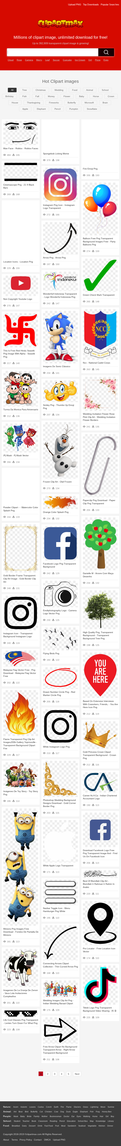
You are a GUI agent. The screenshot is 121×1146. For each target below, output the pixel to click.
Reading (53, 1121)
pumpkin (73, 109)
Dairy (24, 1126)
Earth (56, 1107)
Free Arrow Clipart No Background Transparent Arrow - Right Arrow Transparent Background (60, 1049)
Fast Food (48, 1126)
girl (90, 60)
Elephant (84, 1112)
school (105, 90)
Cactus (41, 1107)
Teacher (26, 1121)
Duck (68, 1112)
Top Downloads (91, 4)
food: (6, 1125)
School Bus (83, 1121)
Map (92, 1121)
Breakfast (16, 1126)
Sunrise (111, 1107)
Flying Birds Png (51, 653)
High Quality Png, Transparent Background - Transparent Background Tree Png (98, 635)
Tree (24, 90)
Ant (15, 1112)
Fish (92, 1112)
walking (86, 1116)
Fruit (57, 1126)
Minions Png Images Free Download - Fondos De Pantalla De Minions (20, 932)
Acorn (15, 1107)
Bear (21, 1112)
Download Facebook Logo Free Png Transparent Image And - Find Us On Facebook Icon (100, 853)
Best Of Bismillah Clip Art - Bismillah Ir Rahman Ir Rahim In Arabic (99, 884)
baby (81, 96)
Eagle (75, 1112)
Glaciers (77, 1107)
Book (34, 1121)
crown (111, 96)
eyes (106, 60)
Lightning (94, 1107)
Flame (69, 1107)
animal (89, 90)
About (6, 1139)
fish (24, 96)
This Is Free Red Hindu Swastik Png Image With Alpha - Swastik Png (19, 353)
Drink (40, 1126)
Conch (49, 1107)
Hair (101, 1116)
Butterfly (34, 1112)
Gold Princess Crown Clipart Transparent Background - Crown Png (99, 755)
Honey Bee (107, 1112)
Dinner (110, 1126)
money (51, 96)
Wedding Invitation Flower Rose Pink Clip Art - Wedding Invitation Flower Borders (99, 417)
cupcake (67, 60)
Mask (16, 1116)
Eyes (79, 1116)
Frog (98, 1112)
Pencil (62, 1121)
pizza (97, 60)
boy (112, 1116)
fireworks (54, 102)
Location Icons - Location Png (18, 261)
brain (105, 102)
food (74, 90)
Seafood (82, 1126)
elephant (41, 109)
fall (37, 96)
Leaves (32, 1107)
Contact (38, 1139)
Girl (107, 1116)
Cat (41, 1112)
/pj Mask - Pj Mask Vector (16, 455)
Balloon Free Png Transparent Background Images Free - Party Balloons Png (99, 241)
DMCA (47, 1139)
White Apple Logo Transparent (58, 865)
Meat (63, 1126)
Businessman (55, 1116)
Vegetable (92, 1126)
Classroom (43, 1121)
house (15, 102)
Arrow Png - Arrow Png (54, 257)
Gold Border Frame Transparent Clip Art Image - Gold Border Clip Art (19, 578)
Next (77, 1074)
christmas (41, 90)
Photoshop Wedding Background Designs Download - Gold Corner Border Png (59, 803)
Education (71, 1121)
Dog (62, 1112)
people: (7, 1116)
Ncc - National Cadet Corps (96, 362)
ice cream (80, 60)
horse (96, 96)
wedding (59, 90)
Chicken (48, 1112)
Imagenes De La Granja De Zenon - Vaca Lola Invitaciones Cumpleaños (20, 993)
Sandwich (72, 1126)
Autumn (23, 1107)
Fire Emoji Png (90, 168)
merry (39, 60)
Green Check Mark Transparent (99, 295)
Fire (62, 1107)
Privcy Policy (26, 1139)
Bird (26, 1112)
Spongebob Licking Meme (56, 153)
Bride (29, 1116)
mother (45, 1116)
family (36, 1116)
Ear (73, 1116)
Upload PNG (74, 4)
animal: (7, 1111)
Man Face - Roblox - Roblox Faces (20, 148)
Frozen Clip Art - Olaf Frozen (57, 481)
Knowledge (101, 1121)
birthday (9, 96)
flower (66, 96)
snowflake (92, 109)
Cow (56, 1112)
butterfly (72, 102)
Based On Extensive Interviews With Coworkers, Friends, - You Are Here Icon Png (100, 704)
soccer (56, 60)
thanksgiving (33, 102)
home (95, 1116)
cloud (11, 60)
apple (25, 109)
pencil (57, 109)
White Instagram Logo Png (56, 746)
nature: (7, 1107)
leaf (47, 60)
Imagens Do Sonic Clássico (56, 366)
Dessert (32, 1126)
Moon (103, 1107)
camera (29, 60)
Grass (85, 1107)
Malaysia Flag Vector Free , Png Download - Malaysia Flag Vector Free (19, 673)
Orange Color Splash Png (56, 512)
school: (7, 1121)
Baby (22, 1116)
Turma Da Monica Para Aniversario (20, 409)
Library (111, 1121)
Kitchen (102, 1126)
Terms (15, 1139)
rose (19, 60)
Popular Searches (110, 4)
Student (17, 1121)
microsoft (89, 102)
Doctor (66, 1116)
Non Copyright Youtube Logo (17, 299)
